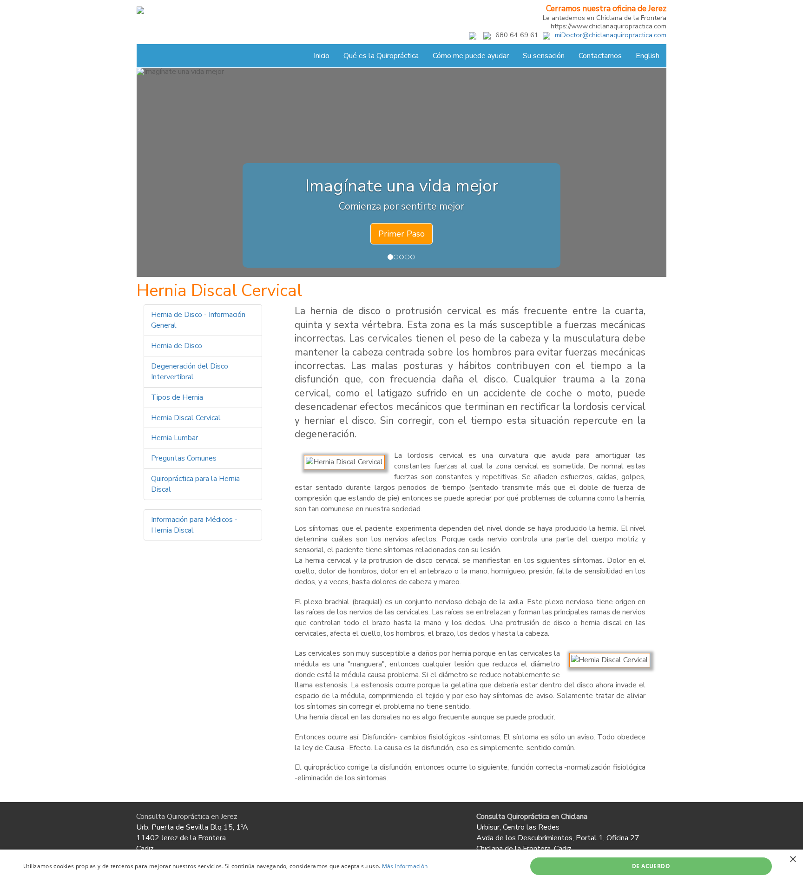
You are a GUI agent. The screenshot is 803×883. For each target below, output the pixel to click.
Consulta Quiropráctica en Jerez (186, 816)
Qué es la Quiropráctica (381, 56)
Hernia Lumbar (174, 438)
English (647, 56)
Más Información (405, 866)
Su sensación (544, 56)
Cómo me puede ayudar (471, 56)
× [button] (792, 859)
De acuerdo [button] (651, 866)
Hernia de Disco (176, 346)
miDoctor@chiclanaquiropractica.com (610, 35)
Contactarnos (600, 56)
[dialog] (401, 866)
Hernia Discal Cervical (186, 418)
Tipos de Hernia (177, 397)
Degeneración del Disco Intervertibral (189, 371)
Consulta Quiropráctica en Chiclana (531, 816)
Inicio (321, 56)
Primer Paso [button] (401, 233)
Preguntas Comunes (184, 458)
